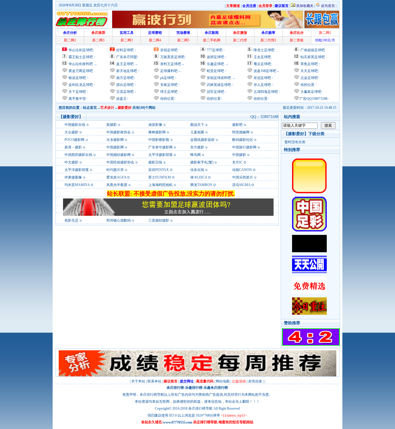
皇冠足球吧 (262, 78)
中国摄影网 (115, 147)
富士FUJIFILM (159, 177)
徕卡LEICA (198, 177)
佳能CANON (242, 170)
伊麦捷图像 (73, 177)
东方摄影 (197, 147)
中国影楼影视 (158, 140)
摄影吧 (237, 125)
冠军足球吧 (215, 92)
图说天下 (197, 125)
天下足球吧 (77, 92)
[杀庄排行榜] (82, 19)
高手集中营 (77, 99)
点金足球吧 (309, 78)
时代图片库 (115, 170)
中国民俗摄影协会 (120, 162)
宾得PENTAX (158, 170)
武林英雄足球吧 (218, 85)
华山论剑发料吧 (81, 64)
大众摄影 (71, 132)
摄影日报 (155, 162)
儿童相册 (197, 132)
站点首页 (90, 108)
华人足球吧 (262, 85)
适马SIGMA (241, 185)
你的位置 (166, 99)
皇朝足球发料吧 (218, 78)
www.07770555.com (177, 422)
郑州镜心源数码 (118, 220)
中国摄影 (239, 155)
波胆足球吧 (215, 57)
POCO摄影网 (74, 140)
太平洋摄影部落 (160, 155)
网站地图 (223, 381)
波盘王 (121, 99)
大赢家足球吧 (310, 92)
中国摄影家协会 (118, 132)
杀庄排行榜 (175, 388)
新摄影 (112, 125)
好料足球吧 (125, 50)
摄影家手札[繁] (201, 162)
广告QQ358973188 (313, 99)
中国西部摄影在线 (78, 155)
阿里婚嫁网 (241, 132)
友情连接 (255, 381)
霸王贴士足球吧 (81, 57)
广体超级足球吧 (312, 50)
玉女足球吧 (262, 57)
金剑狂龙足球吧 (80, 85)
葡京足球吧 (262, 64)
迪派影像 (155, 125)
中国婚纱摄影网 (118, 155)
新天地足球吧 (126, 71)
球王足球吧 (168, 92)
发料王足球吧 (170, 64)
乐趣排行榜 (193, 388)
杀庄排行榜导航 (200, 408)
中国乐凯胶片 (242, 177)
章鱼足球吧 (309, 64)
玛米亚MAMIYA (77, 185)
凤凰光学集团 (116, 185)
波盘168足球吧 (265, 71)
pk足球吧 (166, 78)
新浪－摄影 (73, 147)
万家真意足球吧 (172, 57)
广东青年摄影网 (160, 147)
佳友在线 (197, 170)
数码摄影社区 (242, 140)
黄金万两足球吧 (81, 71)
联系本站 (154, 381)
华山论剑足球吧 (81, 50)
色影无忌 (71, 220)
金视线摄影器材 (202, 140)
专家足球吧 (168, 85)
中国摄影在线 (74, 125)
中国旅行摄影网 (244, 147)
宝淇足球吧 (125, 92)
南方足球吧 (124, 78)
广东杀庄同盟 (126, 57)
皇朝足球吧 (169, 50)
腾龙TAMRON (201, 185)
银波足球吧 (77, 78)
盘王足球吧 (125, 64)
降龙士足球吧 (264, 50)
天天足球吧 (309, 71)
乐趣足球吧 (215, 64)
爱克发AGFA (116, 177)
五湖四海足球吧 (265, 92)
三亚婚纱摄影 (158, 220)
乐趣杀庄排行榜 (216, 388)
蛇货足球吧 (216, 71)
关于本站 (138, 381)
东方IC (237, 162)
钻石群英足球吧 (312, 57)
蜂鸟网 (195, 155)
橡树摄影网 (157, 132)
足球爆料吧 (169, 71)
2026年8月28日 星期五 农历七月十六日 (88, 5)
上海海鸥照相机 (160, 185)
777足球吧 (214, 50)
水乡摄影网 (115, 140)
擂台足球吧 (124, 85)
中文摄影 (71, 162)
